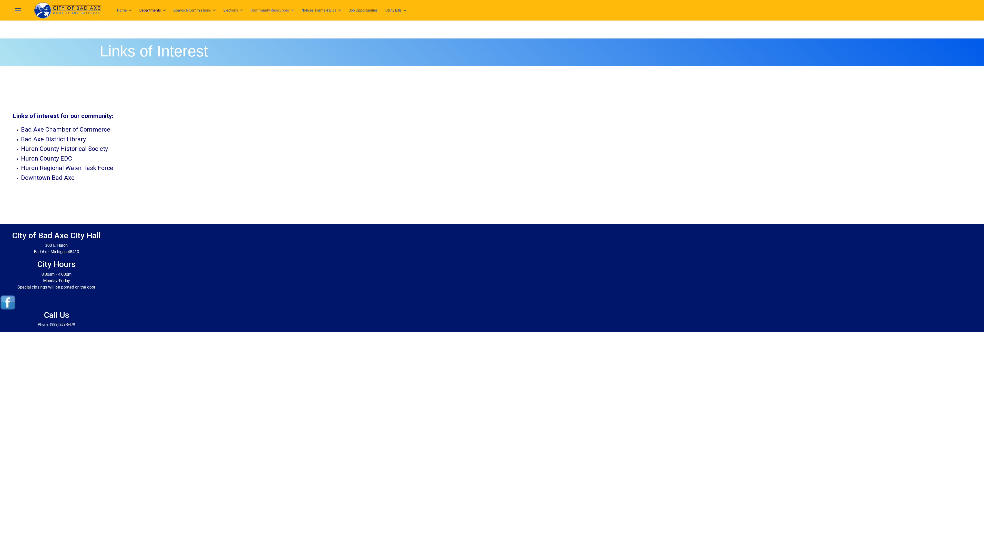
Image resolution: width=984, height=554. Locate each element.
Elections (230, 10)
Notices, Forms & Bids (319, 10)
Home (122, 10)
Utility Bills (393, 10)
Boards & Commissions (192, 10)
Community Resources (270, 10)
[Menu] (18, 10)
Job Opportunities (363, 10)
